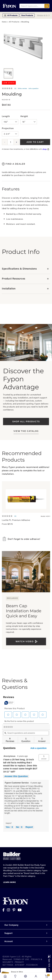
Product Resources (25, 278)
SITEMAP (19, 964)
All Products (14, 22)
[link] (8, 727)
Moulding (25, 22)
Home (4, 22)
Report (29, 827)
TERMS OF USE (21, 959)
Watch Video (25, 642)
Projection (8, 129)
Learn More (9, 882)
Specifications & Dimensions (25, 269)
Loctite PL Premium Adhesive (16, 520)
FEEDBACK (32, 964)
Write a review (22, 88)
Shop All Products (26, 422)
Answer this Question (16, 776)
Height (24, 116)
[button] (44, 757)
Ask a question (33, 88)
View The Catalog (26, 431)
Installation (25, 288)
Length (6, 116)
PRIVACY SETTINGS (13, 963)
